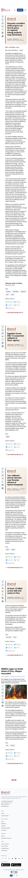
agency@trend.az (5, 806)
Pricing (2, 836)
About (2, 821)
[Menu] (25, 10)
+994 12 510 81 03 (5, 804)
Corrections (4, 830)
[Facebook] (5, 858)
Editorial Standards (5, 828)
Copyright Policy (5, 848)
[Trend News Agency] (5, 792)
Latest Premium (5, 815)
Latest (2, 813)
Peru (15, 637)
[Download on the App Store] (5, 864)
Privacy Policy (4, 846)
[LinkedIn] (19, 858)
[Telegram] (15, 858)
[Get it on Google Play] (16, 864)
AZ (14, 875)
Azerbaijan (15, 291)
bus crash (8, 637)
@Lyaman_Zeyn (10, 285)
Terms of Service (5, 844)
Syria (7, 549)
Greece (12, 745)
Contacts (3, 825)
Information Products (6, 838)
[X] (9, 858)
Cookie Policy (4, 850)
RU (16, 875)
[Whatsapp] (2, 858)
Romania (23, 291)
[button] (2, 16)
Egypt (7, 436)
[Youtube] (12, 858)
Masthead (3, 823)
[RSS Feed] (22, 858)
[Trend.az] (5, 10)
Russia (13, 549)
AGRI (12, 294)
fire (7, 745)
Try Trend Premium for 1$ (15, 312)
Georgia (8, 291)
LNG (7, 294)
